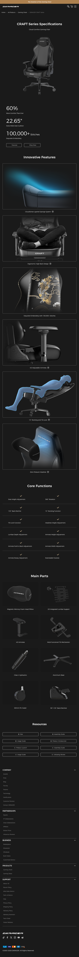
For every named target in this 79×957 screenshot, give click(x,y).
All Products (11, 12)
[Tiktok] (4, 937)
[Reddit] (23, 937)
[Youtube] (19, 937)
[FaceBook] (8, 937)
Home (3, 12)
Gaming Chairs (22, 12)
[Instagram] (16, 937)
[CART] (71, 6)
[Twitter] (12, 937)
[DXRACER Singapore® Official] (35, 6)
